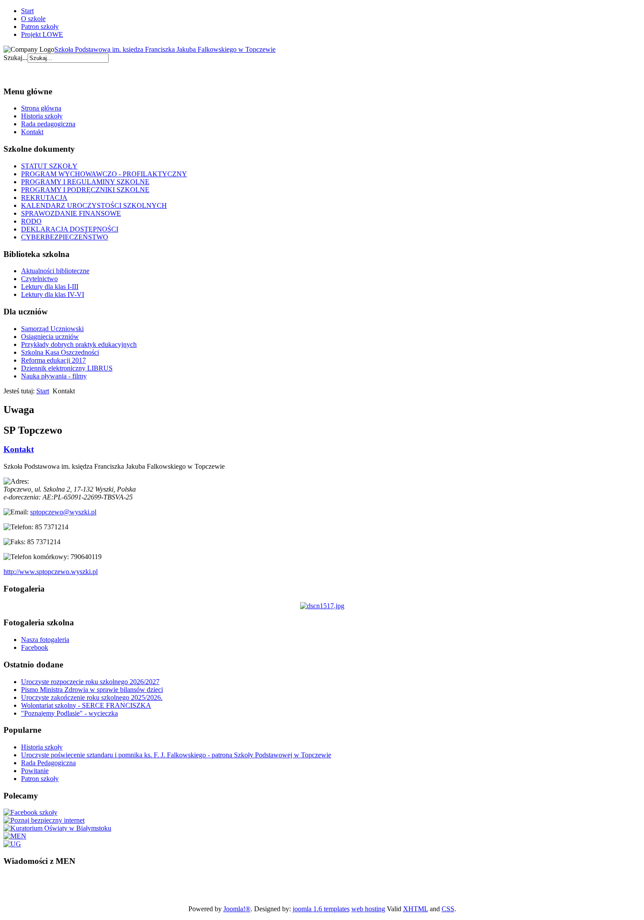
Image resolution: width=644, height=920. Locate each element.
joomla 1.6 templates (321, 909)
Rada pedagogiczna (48, 124)
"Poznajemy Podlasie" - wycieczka (69, 713)
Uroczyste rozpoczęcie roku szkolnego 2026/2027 (90, 681)
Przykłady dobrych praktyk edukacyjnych (79, 344)
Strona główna (41, 108)
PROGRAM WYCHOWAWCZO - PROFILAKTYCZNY (104, 174)
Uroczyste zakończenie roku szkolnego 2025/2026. (92, 697)
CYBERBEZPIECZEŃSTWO (64, 237)
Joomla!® (237, 909)
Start (27, 10)
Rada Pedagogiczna (48, 763)
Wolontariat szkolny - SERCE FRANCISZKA (86, 705)
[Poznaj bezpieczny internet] (44, 820)
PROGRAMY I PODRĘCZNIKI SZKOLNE (85, 189)
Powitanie (35, 770)
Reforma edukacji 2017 (53, 360)
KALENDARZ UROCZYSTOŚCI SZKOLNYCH (94, 205)
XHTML (415, 909)
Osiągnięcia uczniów (50, 336)
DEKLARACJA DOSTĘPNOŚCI (69, 229)
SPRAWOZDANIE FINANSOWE (71, 213)
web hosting (368, 909)
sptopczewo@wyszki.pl (63, 512)
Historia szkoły (42, 116)
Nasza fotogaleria (45, 639)
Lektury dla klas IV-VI (52, 294)
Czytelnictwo (39, 278)
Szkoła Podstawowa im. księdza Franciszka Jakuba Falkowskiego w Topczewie (165, 49)
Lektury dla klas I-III (49, 286)
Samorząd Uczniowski (52, 328)
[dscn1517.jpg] (322, 606)
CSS (448, 909)
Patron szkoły (40, 26)
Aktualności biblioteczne (55, 271)
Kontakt (32, 132)
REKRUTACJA (44, 197)
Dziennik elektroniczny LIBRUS (67, 368)
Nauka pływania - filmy (54, 376)
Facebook (34, 647)
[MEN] (15, 836)
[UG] (12, 844)
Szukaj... (16, 57)
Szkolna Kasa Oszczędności (60, 352)
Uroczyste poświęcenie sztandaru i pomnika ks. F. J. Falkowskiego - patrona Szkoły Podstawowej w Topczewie (176, 755)
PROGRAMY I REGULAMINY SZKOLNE (85, 181)
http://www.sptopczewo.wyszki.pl (51, 571)
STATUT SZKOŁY (49, 166)
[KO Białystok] (57, 828)
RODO (31, 221)
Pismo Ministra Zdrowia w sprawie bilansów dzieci (92, 689)
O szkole (33, 18)
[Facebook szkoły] (30, 812)
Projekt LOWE (42, 34)
